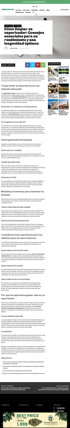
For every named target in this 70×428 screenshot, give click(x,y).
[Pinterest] (37, 65)
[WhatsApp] (43, 65)
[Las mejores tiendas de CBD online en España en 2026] (53, 72)
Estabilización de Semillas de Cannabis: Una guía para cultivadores (53, 96)
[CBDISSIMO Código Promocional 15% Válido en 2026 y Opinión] (64, 72)
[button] (36, 14)
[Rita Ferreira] (6, 48)
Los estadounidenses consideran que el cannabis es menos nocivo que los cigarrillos (53, 388)
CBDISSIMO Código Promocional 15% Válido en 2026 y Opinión (63, 80)
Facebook (61, 408)
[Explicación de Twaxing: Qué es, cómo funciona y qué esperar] (64, 89)
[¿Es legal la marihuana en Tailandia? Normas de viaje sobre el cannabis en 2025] (64, 104)
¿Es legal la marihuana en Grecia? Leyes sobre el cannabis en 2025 (52, 112)
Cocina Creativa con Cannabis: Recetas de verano (17, 371)
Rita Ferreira (14, 48)
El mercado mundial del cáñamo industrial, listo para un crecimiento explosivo (15, 388)
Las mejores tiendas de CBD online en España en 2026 (53, 79)
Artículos (8, 26)
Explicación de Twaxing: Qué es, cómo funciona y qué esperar (63, 96)
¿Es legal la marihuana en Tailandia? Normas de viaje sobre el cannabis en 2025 (64, 112)
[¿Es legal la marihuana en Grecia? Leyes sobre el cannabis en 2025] (53, 104)
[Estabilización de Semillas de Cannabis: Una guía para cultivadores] (53, 89)
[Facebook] (27, 65)
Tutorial (17, 26)
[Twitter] (32, 65)
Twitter (60, 411)
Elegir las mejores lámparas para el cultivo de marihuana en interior (24, 373)
